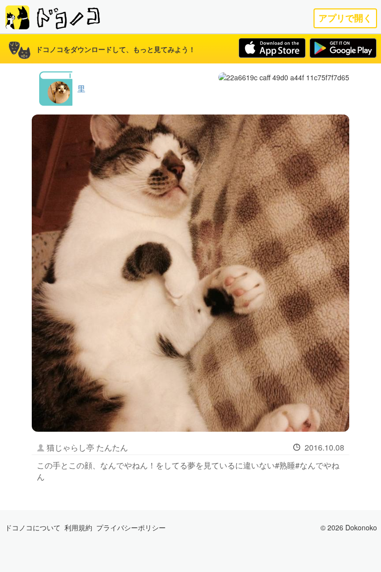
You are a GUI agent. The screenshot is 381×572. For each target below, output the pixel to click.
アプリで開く (345, 18)
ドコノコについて (33, 527)
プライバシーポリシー (131, 527)
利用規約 (78, 527)
